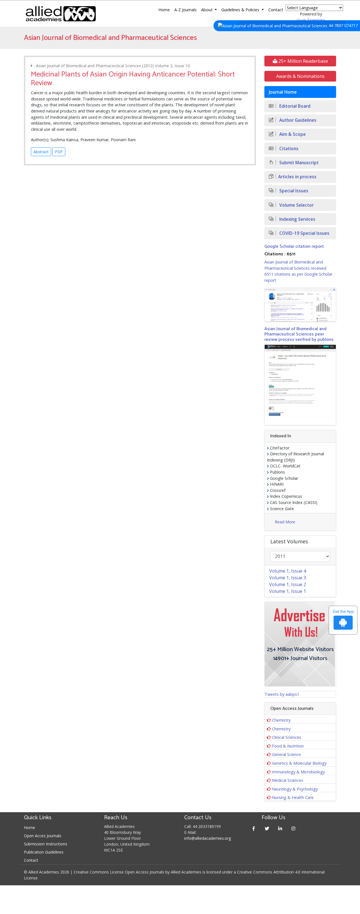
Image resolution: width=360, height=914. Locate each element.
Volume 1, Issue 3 (287, 578)
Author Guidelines (297, 120)
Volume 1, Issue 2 (287, 584)
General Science (286, 754)
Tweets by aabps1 (282, 694)
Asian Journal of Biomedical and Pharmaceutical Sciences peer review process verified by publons (299, 334)
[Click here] (300, 304)
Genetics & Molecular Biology (299, 763)
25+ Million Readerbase (302, 61)
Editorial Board (294, 106)
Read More (285, 521)
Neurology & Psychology (295, 789)
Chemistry (281, 720)
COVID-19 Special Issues (303, 233)
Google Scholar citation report (294, 246)
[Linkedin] (280, 828)
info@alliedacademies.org (207, 838)
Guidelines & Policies (240, 9)
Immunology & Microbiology (298, 772)
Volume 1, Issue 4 (287, 571)
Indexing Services (296, 219)
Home (164, 9)
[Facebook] (254, 828)
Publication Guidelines (44, 852)
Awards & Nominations (300, 76)
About (207, 9)
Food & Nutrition (288, 746)
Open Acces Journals (42, 835)
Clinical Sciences (286, 737)
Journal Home (283, 92)
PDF (59, 151)
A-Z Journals (185, 9)
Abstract (41, 151)
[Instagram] (293, 828)
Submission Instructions (45, 844)
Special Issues (293, 191)
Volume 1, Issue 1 (287, 591)
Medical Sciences (287, 780)
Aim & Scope (292, 134)
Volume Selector (296, 205)
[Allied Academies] (61, 13)
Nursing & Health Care (293, 797)
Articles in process (297, 177)
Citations (288, 149)
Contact (275, 9)
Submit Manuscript (298, 163)
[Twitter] (267, 828)
